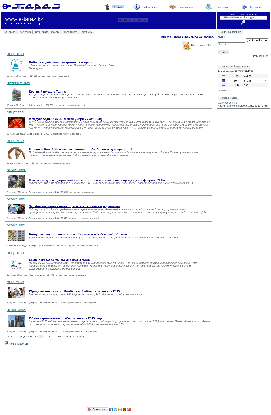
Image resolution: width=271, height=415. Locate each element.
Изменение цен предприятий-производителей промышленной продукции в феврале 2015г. (97, 180)
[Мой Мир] (124, 409)
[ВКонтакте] (111, 409)
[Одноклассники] (120, 409)
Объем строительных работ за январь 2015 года (65, 318)
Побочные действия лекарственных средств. (63, 62)
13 (52, 336)
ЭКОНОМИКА (16, 170)
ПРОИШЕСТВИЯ (18, 83)
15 (59, 336)
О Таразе (10, 32)
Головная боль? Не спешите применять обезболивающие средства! (80, 149)
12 (48, 336)
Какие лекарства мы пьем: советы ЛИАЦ (59, 259)
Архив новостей (18, 343)
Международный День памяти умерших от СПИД (65, 119)
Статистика (25, 32)
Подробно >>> (224, 90)
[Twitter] (115, 409)
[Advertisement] (108, 377)
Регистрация (260, 55)
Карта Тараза (70, 32)
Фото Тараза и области (47, 32)
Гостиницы (86, 32)
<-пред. (21, 336)
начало (9, 336)
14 (55, 336)
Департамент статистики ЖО (44, 192)
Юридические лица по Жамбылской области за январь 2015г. (75, 291)
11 (45, 336)
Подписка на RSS (201, 45)
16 (62, 336)
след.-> (69, 336)
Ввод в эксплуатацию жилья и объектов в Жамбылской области (78, 234)
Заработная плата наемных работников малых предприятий (74, 206)
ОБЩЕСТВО (15, 54)
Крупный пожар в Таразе (47, 91)
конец (80, 336)
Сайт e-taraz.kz (36, 105)
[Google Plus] (129, 409)
